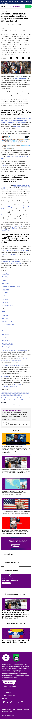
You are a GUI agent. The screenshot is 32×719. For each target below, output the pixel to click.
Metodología (8, 554)
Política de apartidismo (11, 570)
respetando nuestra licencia (18, 414)
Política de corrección (9, 695)
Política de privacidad (8, 715)
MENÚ (3, 6)
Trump (3, 405)
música (17, 405)
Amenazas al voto (14, 1)
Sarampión (4, 1)
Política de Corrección (11, 562)
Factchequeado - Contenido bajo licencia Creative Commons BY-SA (15, 710)
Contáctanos (15, 545)
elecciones (10, 405)
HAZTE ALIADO (9, 682)
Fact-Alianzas (7, 692)
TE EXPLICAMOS (5, 12)
